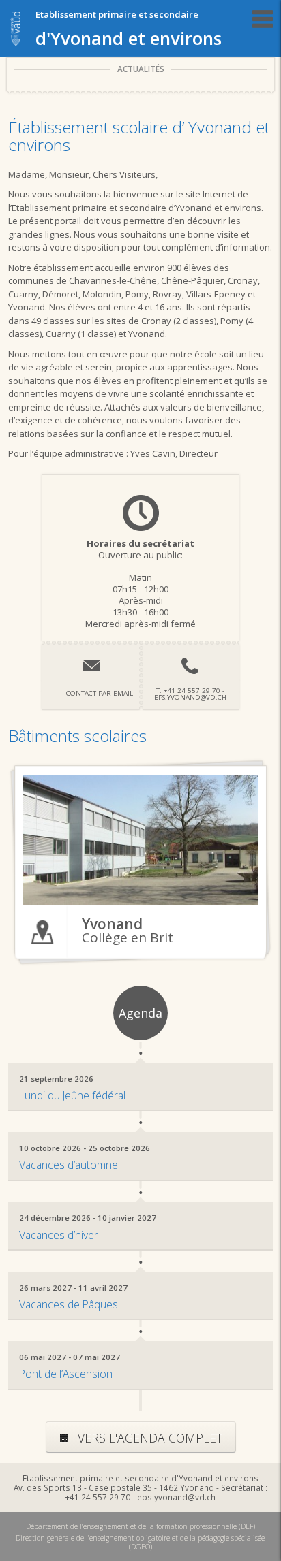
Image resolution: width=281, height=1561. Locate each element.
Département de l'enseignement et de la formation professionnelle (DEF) (140, 1526)
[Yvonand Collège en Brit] (140, 840)
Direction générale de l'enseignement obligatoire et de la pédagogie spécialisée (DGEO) (140, 1542)
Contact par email (99, 693)
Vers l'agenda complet (148, 1438)
